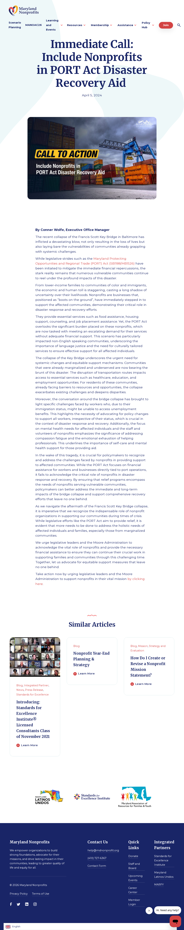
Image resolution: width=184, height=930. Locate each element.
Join (166, 25)
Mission (143, 646)
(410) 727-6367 (97, 858)
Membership (100, 25)
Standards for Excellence (32, 694)
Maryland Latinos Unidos (163, 874)
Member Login (134, 902)
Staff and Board (134, 866)
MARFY (159, 884)
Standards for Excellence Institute (163, 860)
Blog (19, 685)
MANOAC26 (33, 25)
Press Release (34, 690)
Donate (133, 856)
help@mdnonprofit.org (103, 850)
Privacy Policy (19, 893)
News (20, 690)
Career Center (132, 890)
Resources (74, 25)
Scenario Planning (15, 25)
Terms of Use (40, 893)
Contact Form (97, 865)
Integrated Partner (36, 685)
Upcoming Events (135, 878)
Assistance (125, 25)
